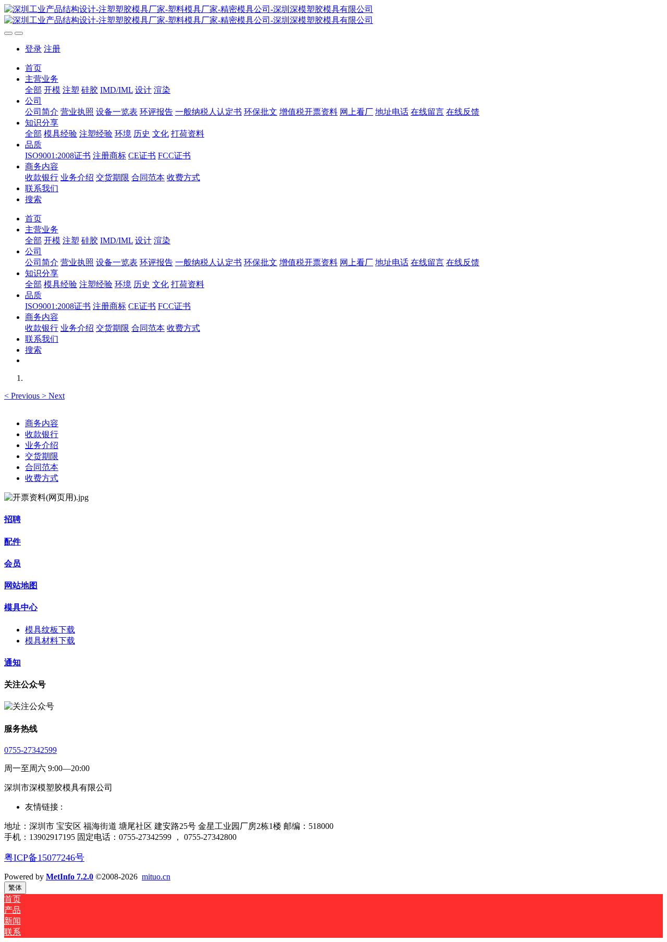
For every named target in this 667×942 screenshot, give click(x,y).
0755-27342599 (30, 750)
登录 (33, 48)
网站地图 (21, 585)
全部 (33, 89)
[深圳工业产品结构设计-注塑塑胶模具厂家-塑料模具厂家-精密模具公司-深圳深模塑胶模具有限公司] (333, 15)
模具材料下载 (50, 640)
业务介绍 (41, 445)
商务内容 (41, 423)
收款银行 (41, 434)
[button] (23, 395)
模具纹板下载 (50, 629)
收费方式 (41, 478)
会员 (12, 563)
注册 (52, 48)
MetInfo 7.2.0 (69, 876)
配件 (12, 541)
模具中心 (21, 607)
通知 (12, 662)
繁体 (15, 887)
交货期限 (41, 456)
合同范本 (41, 467)
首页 (33, 68)
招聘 (12, 519)
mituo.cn (156, 876)
